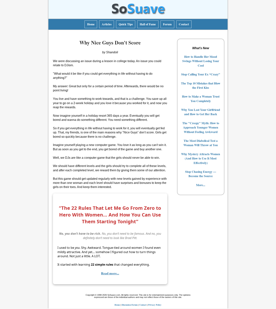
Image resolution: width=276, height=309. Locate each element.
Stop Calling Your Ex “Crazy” (200, 74)
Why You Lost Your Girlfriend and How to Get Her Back (200, 112)
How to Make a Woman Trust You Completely (200, 98)
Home (91, 24)
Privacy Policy (154, 304)
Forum (167, 24)
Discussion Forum (129, 304)
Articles (107, 24)
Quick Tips (126, 24)
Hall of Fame (148, 24)
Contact (184, 24)
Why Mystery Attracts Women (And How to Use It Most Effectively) (200, 158)
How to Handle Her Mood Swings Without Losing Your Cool (200, 61)
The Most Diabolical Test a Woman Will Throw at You (200, 142)
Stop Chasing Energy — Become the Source (200, 173)
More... (200, 185)
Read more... (110, 273)
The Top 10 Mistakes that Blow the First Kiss (200, 85)
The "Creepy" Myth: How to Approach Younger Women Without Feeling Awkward (200, 127)
